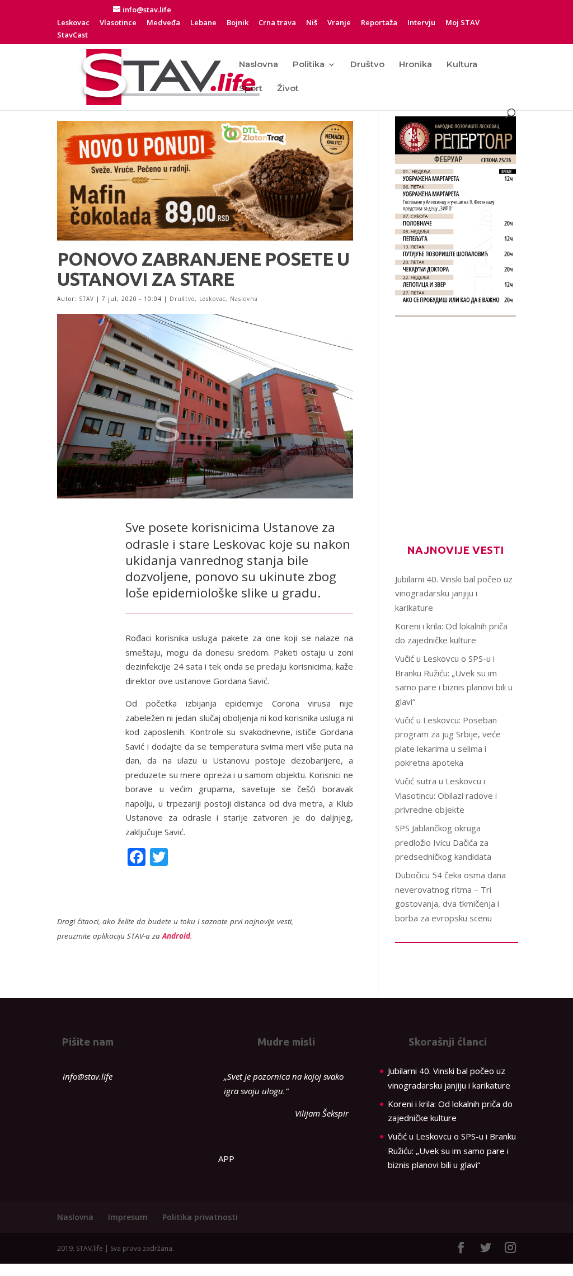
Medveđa (163, 23)
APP (226, 1158)
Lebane (203, 23)
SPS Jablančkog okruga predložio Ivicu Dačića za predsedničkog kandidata (443, 842)
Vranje (339, 23)
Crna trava (277, 23)
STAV (86, 299)
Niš (311, 23)
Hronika (415, 64)
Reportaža (379, 23)
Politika (309, 64)
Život (288, 88)
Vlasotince (118, 23)
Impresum (128, 1217)
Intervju (421, 23)
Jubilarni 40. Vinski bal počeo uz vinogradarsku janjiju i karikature (454, 593)
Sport (250, 88)
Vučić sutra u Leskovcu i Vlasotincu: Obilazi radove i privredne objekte (446, 795)
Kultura (462, 64)
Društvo (367, 64)
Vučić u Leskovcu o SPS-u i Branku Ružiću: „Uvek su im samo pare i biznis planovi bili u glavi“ (452, 1150)
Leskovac (73, 23)
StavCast (72, 35)
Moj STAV (462, 23)
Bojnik (237, 23)
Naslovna (258, 64)
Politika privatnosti (200, 1217)
